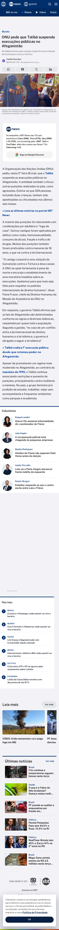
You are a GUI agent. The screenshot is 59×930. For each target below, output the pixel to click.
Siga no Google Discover (32, 155)
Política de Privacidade (35, 912)
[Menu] (56, 4)
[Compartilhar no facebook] (22, 69)
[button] (23, 730)
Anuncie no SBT (29, 890)
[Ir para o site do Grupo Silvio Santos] (24, 881)
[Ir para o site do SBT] (46, 881)
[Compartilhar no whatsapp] (8, 69)
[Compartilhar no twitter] (36, 69)
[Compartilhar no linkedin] (50, 69)
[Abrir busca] (50, 4)
